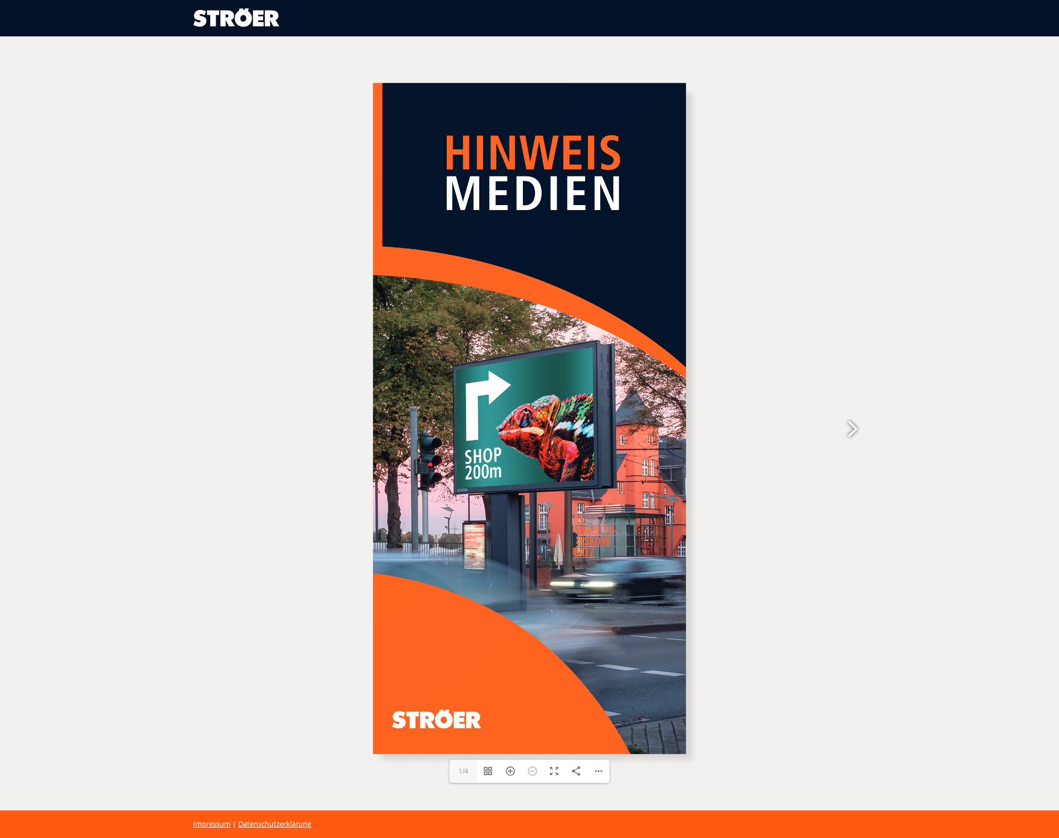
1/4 (463, 796)
